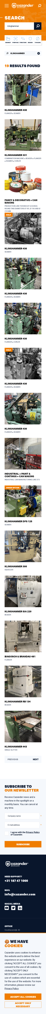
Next (35, 759)
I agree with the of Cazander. (25, 833)
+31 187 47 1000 (16, 881)
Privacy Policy (33, 832)
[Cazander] (23, 5)
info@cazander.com (20, 894)
